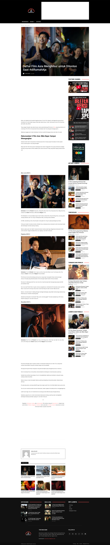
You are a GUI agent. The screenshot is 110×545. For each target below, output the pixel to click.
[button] (87, 21)
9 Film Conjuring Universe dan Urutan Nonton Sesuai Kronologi (77, 182)
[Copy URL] (43, 97)
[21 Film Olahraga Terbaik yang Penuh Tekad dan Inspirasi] (24, 520)
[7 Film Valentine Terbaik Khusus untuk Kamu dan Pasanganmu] (71, 337)
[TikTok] (79, 534)
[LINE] (40, 97)
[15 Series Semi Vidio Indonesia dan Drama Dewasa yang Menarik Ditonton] (58, 470)
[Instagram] (72, 534)
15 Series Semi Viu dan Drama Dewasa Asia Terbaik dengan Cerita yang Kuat (43, 492)
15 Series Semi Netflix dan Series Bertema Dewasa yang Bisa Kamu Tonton (58, 518)
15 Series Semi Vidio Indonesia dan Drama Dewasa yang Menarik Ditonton (58, 477)
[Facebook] (22, 97)
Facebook (38, 405)
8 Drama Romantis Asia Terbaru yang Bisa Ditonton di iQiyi (77, 281)
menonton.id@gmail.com (49, 538)
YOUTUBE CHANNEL (74, 79)
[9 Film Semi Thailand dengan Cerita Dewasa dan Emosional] (71, 244)
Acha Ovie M (28, 73)
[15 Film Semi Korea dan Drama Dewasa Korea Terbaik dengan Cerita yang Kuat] (71, 249)
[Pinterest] (28, 97)
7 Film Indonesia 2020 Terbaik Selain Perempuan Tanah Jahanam (82, 348)
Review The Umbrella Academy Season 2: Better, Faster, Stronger (58, 512)
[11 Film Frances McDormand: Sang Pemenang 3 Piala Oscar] (48, 506)
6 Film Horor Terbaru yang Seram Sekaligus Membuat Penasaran (81, 299)
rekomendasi (40, 403)
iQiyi (55, 127)
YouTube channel (52, 405)
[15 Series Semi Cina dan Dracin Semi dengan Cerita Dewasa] (28, 485)
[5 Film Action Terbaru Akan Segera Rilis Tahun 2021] (71, 294)
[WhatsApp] (31, 97)
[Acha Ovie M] (24, 73)
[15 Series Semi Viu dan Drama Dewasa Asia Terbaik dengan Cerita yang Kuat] (43, 485)
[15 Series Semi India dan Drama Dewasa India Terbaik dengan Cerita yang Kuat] (58, 485)
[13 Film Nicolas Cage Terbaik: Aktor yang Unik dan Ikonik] (24, 514)
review (32, 403)
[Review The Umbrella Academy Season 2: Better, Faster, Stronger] (48, 512)
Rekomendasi (27, 25)
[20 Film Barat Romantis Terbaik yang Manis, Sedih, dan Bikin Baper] (71, 288)
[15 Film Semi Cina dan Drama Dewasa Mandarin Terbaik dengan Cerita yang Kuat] (71, 238)
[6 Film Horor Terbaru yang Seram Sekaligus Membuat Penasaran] (71, 299)
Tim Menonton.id (71, 184)
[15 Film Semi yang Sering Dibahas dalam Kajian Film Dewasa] (78, 222)
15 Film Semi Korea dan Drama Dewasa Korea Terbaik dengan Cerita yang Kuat (82, 249)
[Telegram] (37, 97)
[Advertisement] (65, 11)
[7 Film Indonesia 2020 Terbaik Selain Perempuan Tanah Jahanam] (71, 349)
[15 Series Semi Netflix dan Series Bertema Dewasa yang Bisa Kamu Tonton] (48, 519)
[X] (25, 97)
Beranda (22, 25)
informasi (29, 403)
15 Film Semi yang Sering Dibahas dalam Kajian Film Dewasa (78, 231)
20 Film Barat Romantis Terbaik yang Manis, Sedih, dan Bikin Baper (82, 288)
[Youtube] (85, 534)
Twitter (29, 405)
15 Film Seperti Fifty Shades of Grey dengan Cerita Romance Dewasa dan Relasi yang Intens (82, 255)
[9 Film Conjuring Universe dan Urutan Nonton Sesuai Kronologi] (28, 470)
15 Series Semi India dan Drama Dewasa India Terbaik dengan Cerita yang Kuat (58, 492)
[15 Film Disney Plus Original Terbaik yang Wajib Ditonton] (43, 470)
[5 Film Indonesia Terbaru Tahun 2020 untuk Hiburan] (71, 306)
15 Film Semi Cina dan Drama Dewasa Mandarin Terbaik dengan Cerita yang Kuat (81, 237)
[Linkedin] (34, 97)
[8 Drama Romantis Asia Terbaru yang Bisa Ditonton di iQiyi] (78, 272)
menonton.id (55, 403)
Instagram (34, 405)
